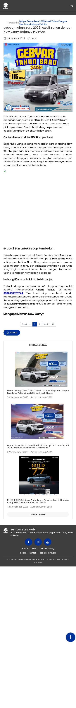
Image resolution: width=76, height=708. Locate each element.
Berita (16, 22)
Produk (25, 548)
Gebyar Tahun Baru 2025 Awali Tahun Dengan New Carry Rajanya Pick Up (43, 23)
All (53, 324)
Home (10, 22)
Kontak (33, 553)
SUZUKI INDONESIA (22, 559)
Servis (34, 548)
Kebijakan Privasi (48, 553)
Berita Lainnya (38, 514)
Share (13, 332)
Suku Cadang (47, 548)
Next (46, 324)
